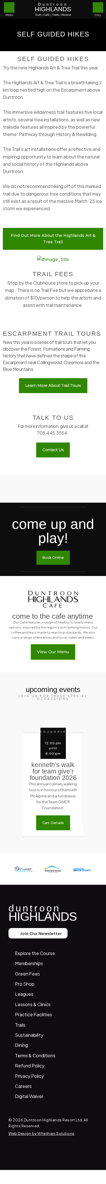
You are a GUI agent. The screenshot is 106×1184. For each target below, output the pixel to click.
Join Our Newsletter (41, 933)
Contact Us (53, 449)
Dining (21, 1045)
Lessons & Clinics (33, 1004)
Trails (20, 1025)
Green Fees (27, 974)
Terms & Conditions (35, 1055)
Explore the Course (35, 953)
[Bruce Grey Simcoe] (53, 869)
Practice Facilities (33, 1014)
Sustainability (29, 1035)
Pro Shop (24, 984)
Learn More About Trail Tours (53, 385)
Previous (16, 784)
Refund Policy (29, 1066)
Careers (23, 1086)
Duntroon (53, 9)
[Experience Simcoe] (82, 869)
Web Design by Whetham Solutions (41, 1133)
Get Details (53, 822)
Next (93, 784)
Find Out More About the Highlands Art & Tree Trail (53, 238)
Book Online (53, 557)
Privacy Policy (29, 1076)
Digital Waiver (29, 1096)
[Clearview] (24, 869)
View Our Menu (53, 651)
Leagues (24, 994)
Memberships (29, 963)
